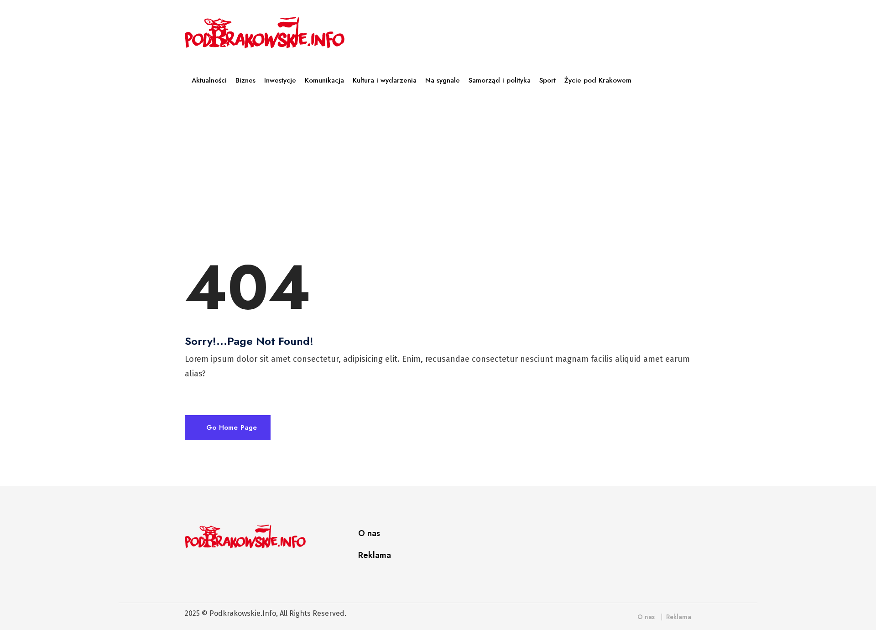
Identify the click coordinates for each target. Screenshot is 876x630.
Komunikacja (324, 80)
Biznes (245, 80)
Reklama (374, 555)
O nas (369, 533)
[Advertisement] (524, 30)
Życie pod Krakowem (597, 80)
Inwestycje (280, 80)
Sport (547, 80)
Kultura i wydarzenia (385, 80)
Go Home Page (230, 427)
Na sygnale (442, 80)
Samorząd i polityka (500, 80)
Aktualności (209, 80)
